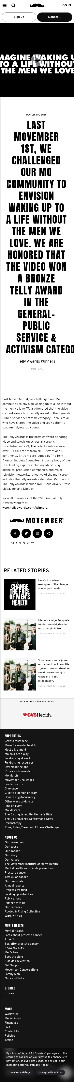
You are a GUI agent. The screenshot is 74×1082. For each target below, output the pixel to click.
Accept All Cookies (50, 1072)
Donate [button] (51, 19)
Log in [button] (66, 5)
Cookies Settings (20, 1072)
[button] (4, 5)
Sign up (19, 17)
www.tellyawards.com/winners (24, 507)
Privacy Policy (39, 1065)
